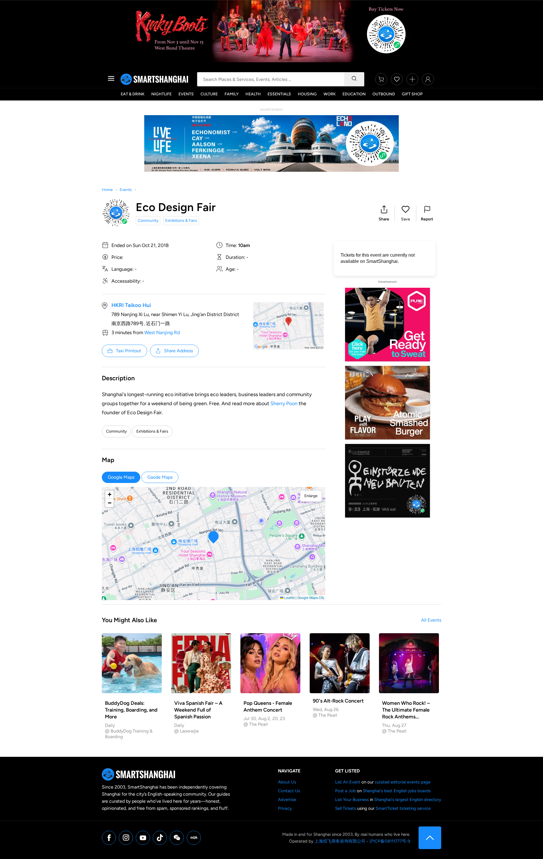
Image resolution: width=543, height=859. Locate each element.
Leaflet (289, 597)
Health (253, 94)
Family (232, 94)
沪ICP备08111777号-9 (389, 841)
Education (354, 94)
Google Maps (121, 477)
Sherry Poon (284, 403)
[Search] (354, 79)
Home (107, 189)
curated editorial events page (402, 782)
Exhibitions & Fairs (181, 220)
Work (330, 94)
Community (148, 220)
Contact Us (289, 790)
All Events (431, 620)
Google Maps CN (310, 597)
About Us (287, 782)
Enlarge (311, 495)
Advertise (287, 799)
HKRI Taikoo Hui (131, 305)
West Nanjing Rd (162, 332)
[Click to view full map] (288, 325)
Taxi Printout (128, 350)
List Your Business (352, 799)
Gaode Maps (160, 477)
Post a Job (345, 790)
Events (186, 94)
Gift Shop (412, 94)
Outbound (383, 94)
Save (405, 219)
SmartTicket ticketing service (403, 808)
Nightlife (161, 94)
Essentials (279, 94)
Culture (209, 94)
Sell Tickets (345, 808)
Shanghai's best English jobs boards (397, 790)
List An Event (347, 782)
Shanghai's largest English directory (407, 799)
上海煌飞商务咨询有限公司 (339, 841)
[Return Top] (430, 837)
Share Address (178, 350)
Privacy (285, 808)
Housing (307, 94)
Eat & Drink (133, 94)
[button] (384, 213)
